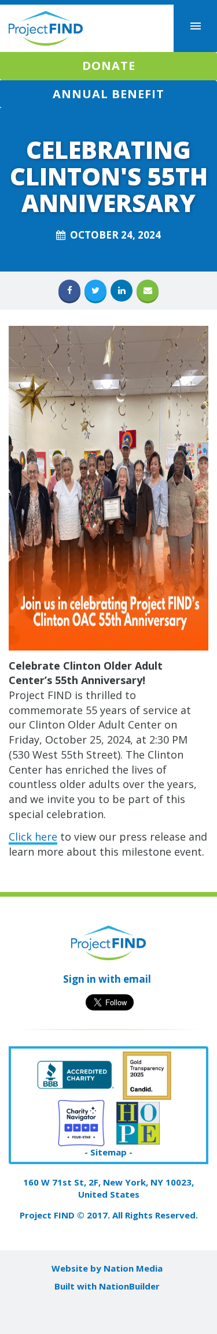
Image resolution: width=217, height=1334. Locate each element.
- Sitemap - (108, 1152)
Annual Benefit (108, 94)
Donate (108, 65)
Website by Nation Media (107, 1268)
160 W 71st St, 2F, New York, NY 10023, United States (108, 1188)
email (137, 979)
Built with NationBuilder (107, 1286)
